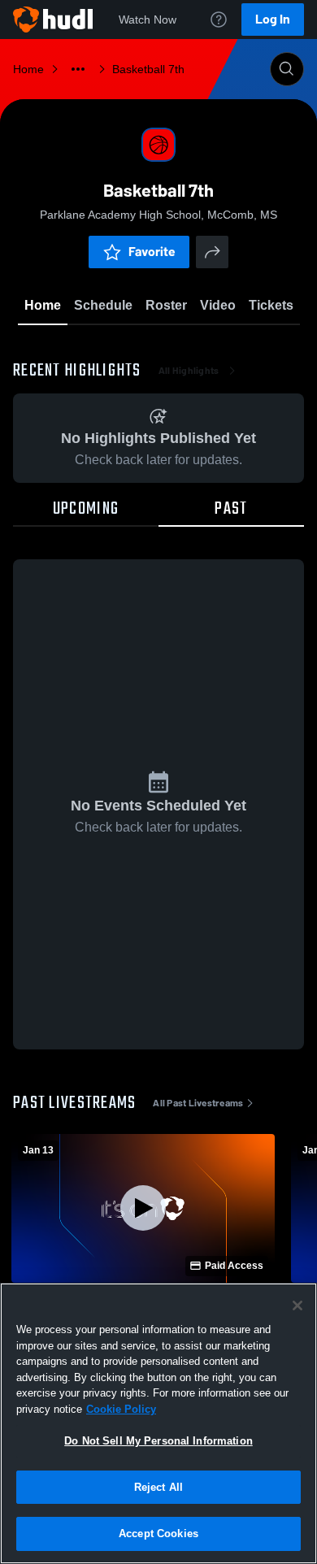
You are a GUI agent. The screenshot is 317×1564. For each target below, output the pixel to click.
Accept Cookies (158, 1533)
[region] (158, 1423)
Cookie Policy (121, 1409)
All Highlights (188, 371)
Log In (272, 19)
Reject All (158, 1487)
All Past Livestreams (198, 1103)
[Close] (297, 1305)
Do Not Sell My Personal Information (158, 1441)
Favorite (152, 252)
